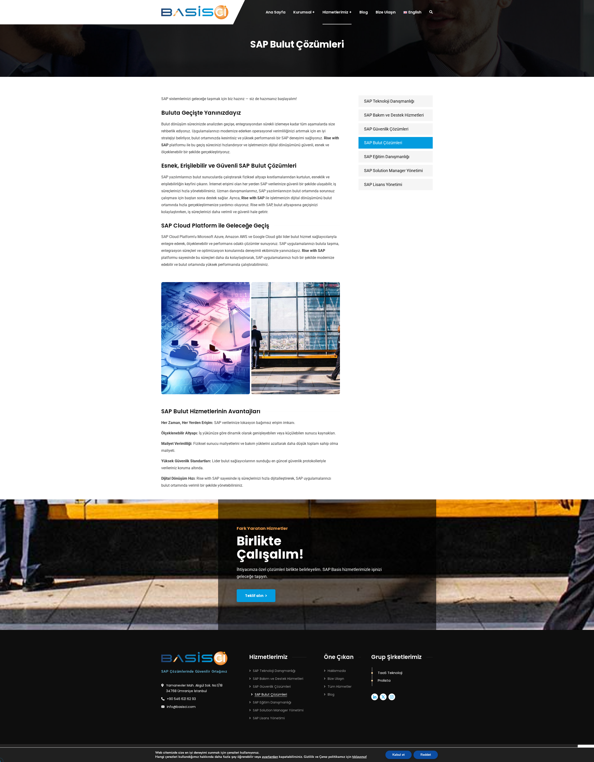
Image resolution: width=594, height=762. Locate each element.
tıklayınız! (359, 757)
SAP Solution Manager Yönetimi (393, 170)
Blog (331, 694)
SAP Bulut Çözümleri (383, 142)
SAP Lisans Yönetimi (383, 184)
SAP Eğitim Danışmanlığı (386, 156)
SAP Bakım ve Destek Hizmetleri (394, 115)
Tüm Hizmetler (340, 686)
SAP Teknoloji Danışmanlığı (389, 101)
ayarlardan (270, 757)
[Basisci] (194, 12)
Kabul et (398, 754)
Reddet (425, 754)
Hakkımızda (337, 670)
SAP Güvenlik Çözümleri (386, 129)
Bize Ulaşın (336, 678)
